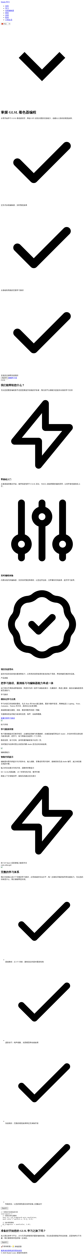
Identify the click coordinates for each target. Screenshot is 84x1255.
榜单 (7, 13)
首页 (7, 6)
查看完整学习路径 (8, 718)
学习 (7, 8)
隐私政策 (11, 1250)
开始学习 (4, 378)
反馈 (7, 15)
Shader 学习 (5, 2)
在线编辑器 (9, 11)
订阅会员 (8, 20)
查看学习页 (12, 378)
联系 (7, 17)
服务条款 (4, 1250)
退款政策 (18, 1250)
